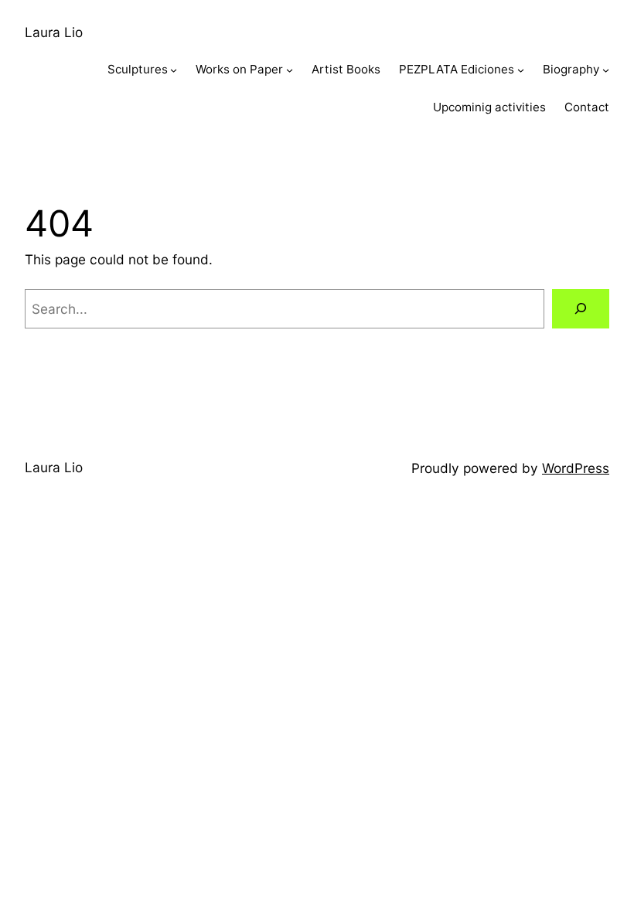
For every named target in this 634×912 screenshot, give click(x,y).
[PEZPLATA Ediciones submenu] (520, 69)
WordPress (575, 468)
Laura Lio (54, 32)
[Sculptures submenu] (173, 69)
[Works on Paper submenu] (289, 69)
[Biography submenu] (605, 69)
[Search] (580, 308)
